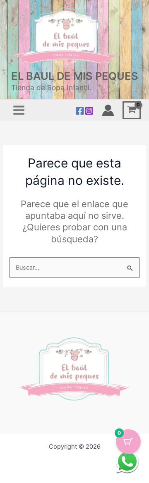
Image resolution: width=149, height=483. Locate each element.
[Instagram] (89, 110)
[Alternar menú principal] (18, 110)
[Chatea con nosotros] (127, 461)
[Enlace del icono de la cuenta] (108, 110)
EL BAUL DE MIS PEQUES (74, 75)
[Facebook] (79, 110)
